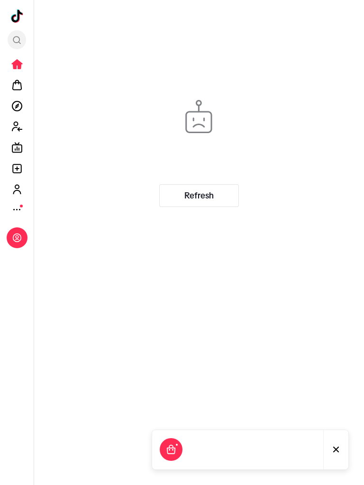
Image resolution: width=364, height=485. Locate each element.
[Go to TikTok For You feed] (17, 16)
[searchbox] (17, 39)
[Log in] (17, 237)
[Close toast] (336, 449)
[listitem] (17, 64)
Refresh (199, 195)
